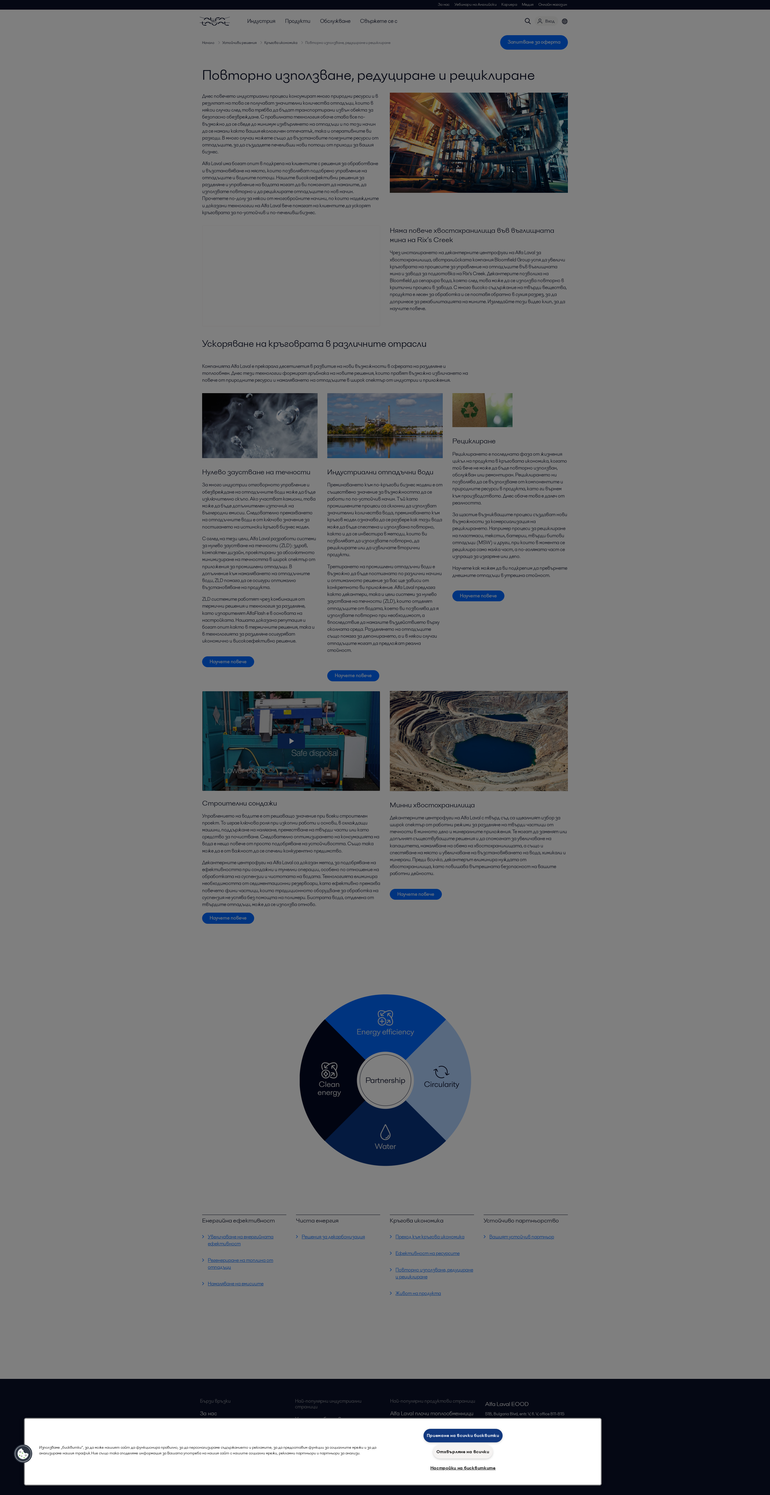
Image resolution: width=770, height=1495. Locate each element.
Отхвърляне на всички (462, 1452)
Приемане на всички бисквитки (463, 1435)
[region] (313, 1451)
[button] (23, 1453)
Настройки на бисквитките (463, 1468)
